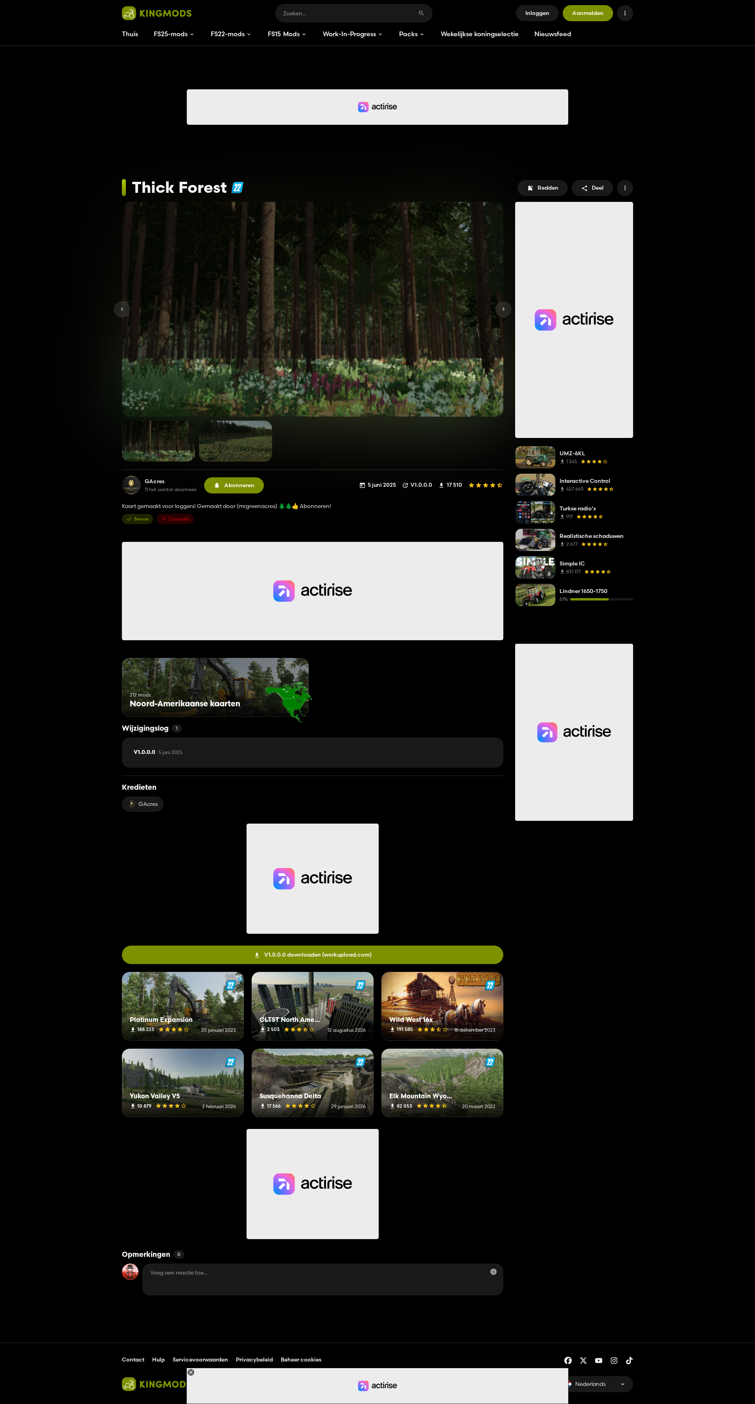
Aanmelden (588, 13)
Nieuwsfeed (552, 34)
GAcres (154, 481)
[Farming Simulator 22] (237, 187)
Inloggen (537, 13)
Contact (133, 1359)
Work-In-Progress (349, 34)
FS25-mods (171, 34)
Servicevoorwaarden (200, 1359)
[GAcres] (131, 485)
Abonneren (239, 485)
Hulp (158, 1359)
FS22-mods (228, 34)
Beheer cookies (301, 1359)
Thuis (130, 34)
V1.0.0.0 (158, 752)
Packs (408, 34)
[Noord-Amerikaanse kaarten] (288, 702)
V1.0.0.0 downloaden (318, 954)
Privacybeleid (254, 1359)
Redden (548, 187)
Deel (598, 187)
